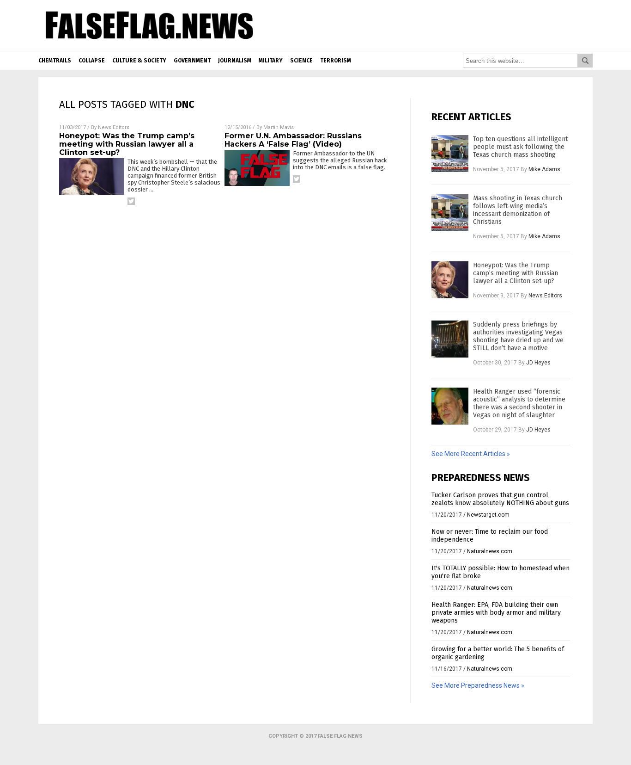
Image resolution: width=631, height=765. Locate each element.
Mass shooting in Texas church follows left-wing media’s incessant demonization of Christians (517, 210)
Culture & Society (139, 60)
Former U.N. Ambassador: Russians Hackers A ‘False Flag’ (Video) (293, 139)
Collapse (92, 60)
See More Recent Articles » (470, 453)
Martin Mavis (278, 127)
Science (301, 60)
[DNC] (147, 42)
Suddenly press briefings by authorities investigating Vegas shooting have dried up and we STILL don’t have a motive (518, 336)
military (271, 60)
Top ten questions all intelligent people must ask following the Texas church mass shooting (520, 147)
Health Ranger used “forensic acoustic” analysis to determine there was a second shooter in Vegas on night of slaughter (519, 403)
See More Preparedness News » (477, 685)
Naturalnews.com (489, 551)
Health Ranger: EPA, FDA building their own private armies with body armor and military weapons (496, 612)
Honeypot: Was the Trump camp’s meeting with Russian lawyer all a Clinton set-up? (126, 144)
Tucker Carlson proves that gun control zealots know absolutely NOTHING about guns (500, 499)
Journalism (234, 60)
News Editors (113, 127)
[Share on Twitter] (131, 201)
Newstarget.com (488, 515)
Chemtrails (54, 60)
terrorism (335, 60)
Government (192, 60)
